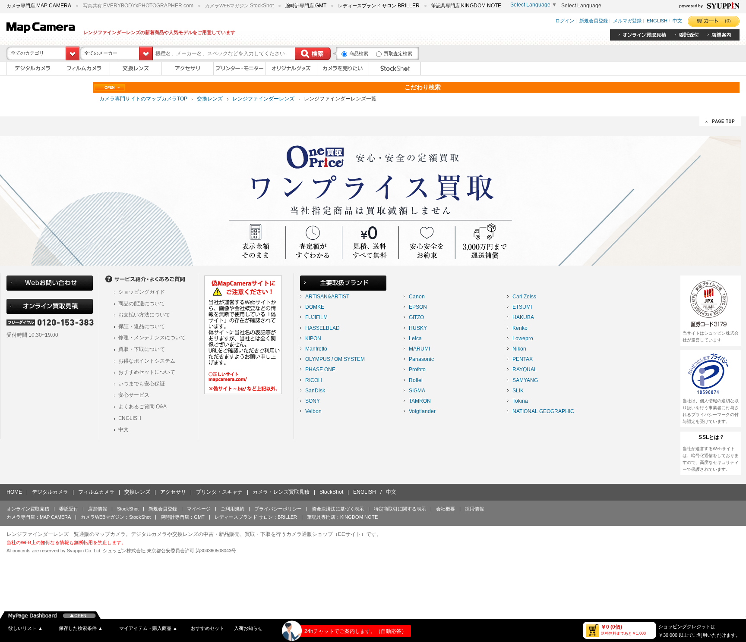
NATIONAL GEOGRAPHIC (543, 411)
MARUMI (419, 349)
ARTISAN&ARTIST (327, 297)
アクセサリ (173, 492)
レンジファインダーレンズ (263, 99)
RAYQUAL (524, 369)
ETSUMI (522, 307)
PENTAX (522, 359)
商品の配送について (141, 304)
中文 (677, 21)
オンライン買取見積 (27, 508)
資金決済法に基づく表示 (338, 508)
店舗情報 (97, 508)
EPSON (418, 307)
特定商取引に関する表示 (400, 508)
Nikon (519, 349)
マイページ (199, 508)
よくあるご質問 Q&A (142, 407)
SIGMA (417, 391)
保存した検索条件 (81, 628)
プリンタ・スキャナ (219, 492)
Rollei (416, 380)
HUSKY (418, 328)
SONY (312, 401)
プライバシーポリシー (278, 508)
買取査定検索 (398, 53)
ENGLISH (657, 21)
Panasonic (421, 359)
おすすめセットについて (146, 372)
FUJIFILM (316, 317)
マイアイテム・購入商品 (148, 628)
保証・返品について (141, 326)
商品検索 (358, 53)
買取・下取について (141, 349)
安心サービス (133, 395)
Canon (417, 297)
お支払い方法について (144, 315)
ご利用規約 (232, 508)
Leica (415, 338)
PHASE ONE (320, 369)
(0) (728, 20)
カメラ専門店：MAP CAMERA (38, 517)
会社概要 (445, 508)
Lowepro (522, 338)
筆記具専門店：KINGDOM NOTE (342, 517)
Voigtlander (422, 411)
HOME (14, 492)
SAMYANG (525, 380)
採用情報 (474, 508)
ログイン (564, 21)
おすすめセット (207, 628)
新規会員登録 (593, 21)
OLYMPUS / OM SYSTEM (335, 359)
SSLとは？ (711, 437)
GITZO (416, 317)
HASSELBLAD (322, 328)
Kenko (520, 328)
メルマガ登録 (627, 21)
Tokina (520, 401)
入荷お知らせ (248, 628)
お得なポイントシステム (146, 361)
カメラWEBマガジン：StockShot (116, 517)
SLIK (518, 391)
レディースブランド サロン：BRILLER (256, 517)
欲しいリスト (25, 628)
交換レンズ (210, 99)
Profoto (417, 369)
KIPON (313, 338)
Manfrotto (316, 349)
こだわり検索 (423, 87)
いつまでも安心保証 (141, 384)
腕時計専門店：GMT (183, 517)
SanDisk (315, 391)
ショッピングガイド (141, 292)
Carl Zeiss (524, 297)
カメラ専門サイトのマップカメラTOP (143, 99)
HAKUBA (523, 317)
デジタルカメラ (50, 492)
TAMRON (420, 401)
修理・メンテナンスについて (152, 338)
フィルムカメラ (96, 492)
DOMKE (314, 307)
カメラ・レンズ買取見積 (281, 492)
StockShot (331, 492)
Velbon (313, 411)
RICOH (313, 380)
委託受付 (68, 508)
